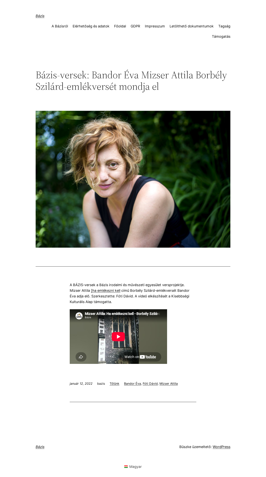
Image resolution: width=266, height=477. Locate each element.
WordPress (221, 447)
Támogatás (221, 36)
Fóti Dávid (150, 383)
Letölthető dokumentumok (192, 26)
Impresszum (155, 26)
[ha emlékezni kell (105, 290)
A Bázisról (60, 26)
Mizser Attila (168, 383)
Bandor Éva (132, 383)
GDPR (135, 26)
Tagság (224, 26)
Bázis (40, 16)
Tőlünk (114, 383)
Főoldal (120, 26)
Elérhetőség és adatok (91, 26)
